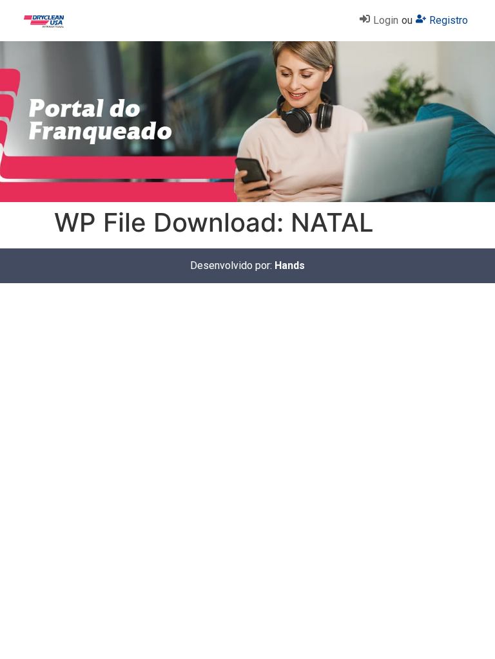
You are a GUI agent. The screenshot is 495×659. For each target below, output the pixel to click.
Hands (290, 265)
